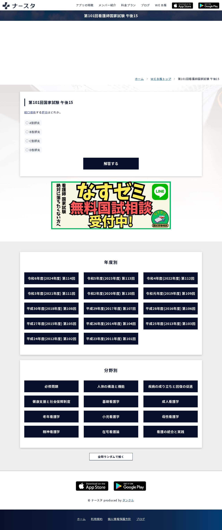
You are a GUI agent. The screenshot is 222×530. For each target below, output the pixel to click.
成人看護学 (170, 401)
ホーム (139, 79)
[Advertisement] (111, 50)
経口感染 (30, 112)
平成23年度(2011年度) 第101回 (111, 338)
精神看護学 (51, 431)
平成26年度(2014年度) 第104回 (111, 323)
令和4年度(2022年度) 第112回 (170, 278)
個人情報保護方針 (119, 519)
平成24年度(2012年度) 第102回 (51, 338)
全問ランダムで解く (111, 457)
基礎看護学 (110, 401)
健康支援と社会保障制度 (51, 401)
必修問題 (51, 386)
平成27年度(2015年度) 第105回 (51, 323)
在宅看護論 (110, 431)
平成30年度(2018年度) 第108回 (51, 308)
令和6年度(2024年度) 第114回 (51, 278)
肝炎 (45, 112)
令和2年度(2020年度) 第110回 (111, 293)
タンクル (128, 500)
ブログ (140, 519)
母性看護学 (170, 416)
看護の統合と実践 (170, 431)
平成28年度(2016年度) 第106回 (170, 308)
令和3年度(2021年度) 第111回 (51, 293)
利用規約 (97, 519)
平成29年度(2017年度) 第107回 (111, 308)
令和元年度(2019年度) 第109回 (170, 293)
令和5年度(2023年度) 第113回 (111, 278)
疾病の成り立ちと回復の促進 (170, 386)
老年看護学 (51, 416)
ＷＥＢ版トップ (161, 79)
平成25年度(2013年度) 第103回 (170, 323)
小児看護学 (110, 416)
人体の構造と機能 (111, 386)
